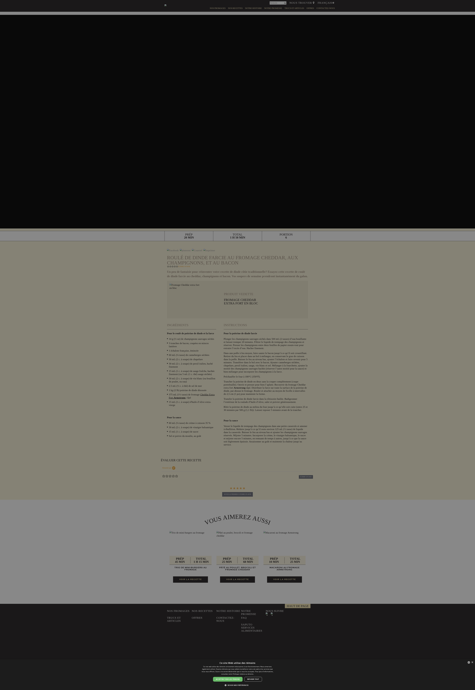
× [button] (472, 662)
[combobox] (469, 662)
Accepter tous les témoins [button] (228, 679)
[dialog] (237, 674)
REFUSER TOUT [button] (253, 679)
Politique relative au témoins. (243, 674)
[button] (237, 685)
